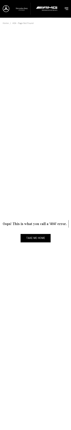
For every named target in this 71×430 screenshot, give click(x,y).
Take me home (35, 238)
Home (6, 23)
